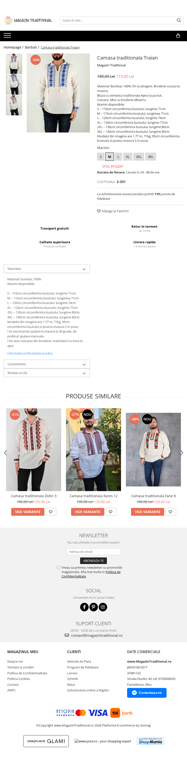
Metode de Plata (79, 661)
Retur (71, 684)
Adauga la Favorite (115, 211)
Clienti (74, 651)
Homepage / (14, 47)
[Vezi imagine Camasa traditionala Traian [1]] (14, 84)
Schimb (72, 678)
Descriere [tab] (14, 268)
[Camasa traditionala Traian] (58, 92)
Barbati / (32, 47)
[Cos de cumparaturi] (178, 35)
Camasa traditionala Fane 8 (153, 496)
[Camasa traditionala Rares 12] (93, 449)
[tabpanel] (58, 92)
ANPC (11, 690)
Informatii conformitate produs (30, 353)
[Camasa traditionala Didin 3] (33, 449)
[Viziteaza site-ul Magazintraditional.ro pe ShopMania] (150, 741)
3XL (150, 156)
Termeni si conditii (20, 667)
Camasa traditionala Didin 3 (33, 496)
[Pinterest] (93, 607)
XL (128, 156)
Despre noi (15, 661)
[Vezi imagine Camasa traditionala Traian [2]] (14, 105)
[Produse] (8, 36)
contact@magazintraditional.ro (96, 635)
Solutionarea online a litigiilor (88, 690)
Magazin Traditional (111, 65)
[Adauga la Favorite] (50, 512)
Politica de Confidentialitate (27, 673)
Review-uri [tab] (17, 373)
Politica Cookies (18, 678)
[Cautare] (179, 20)
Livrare (72, 673)
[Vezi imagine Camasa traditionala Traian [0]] (14, 64)
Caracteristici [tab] (17, 364)
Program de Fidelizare (83, 667)
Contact (13, 684)
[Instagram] (103, 607)
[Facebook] (84, 607)
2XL (138, 156)
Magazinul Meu (22, 651)
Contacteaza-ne (150, 693)
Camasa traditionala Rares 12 (94, 496)
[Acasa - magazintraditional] (28, 20)
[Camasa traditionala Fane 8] (153, 449)
